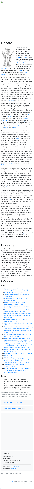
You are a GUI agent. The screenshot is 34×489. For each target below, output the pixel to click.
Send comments (7, 402)
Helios (17, 138)
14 (10, 199)
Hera (20, 70)
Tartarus (3, 74)
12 (5, 164)
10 (18, 127)
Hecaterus (13, 468)
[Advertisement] (17, 21)
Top (1, 488)
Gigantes (11, 100)
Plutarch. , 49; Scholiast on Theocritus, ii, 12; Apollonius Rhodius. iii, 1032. (17, 370)
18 (13, 225)
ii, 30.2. (8, 355)
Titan (6, 81)
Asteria (25, 57)
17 (16, 213)
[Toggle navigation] (30, 1)
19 (23, 233)
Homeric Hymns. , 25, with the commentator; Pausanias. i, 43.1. (17, 315)
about (6, 480)
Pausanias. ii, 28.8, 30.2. (18, 353)
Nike (14, 214)
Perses (18, 57)
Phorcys (10, 163)
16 (21, 208)
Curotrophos (5, 120)
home (2, 480)
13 (6, 186)
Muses (15, 128)
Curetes (24, 126)
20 (16, 237)
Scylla (3, 165)
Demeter (25, 63)
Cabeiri (16, 126)
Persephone (4, 68)
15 (18, 203)
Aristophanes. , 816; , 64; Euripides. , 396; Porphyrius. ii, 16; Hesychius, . (16, 360)
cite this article (17, 402)
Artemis (26, 118)
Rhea (29, 114)
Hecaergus (15, 467)
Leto (25, 72)
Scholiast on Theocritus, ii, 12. (13, 293)
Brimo (9, 116)
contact (10, 480)
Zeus (18, 63)
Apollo (6, 128)
